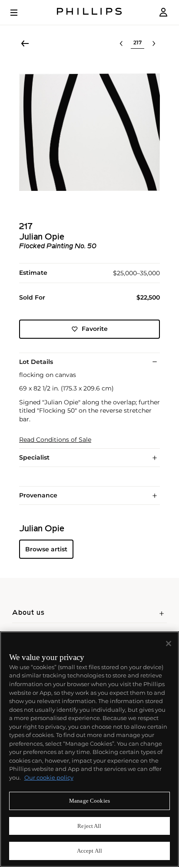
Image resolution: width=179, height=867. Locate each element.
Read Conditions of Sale (55, 440)
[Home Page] (89, 12)
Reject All (89, 826)
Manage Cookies (89, 800)
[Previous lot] (121, 43)
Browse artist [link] (46, 549)
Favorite (95, 329)
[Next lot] (154, 43)
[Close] (168, 643)
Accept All (89, 850)
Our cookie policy (48, 777)
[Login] (163, 12)
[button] (89, 132)
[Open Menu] (20, 12)
